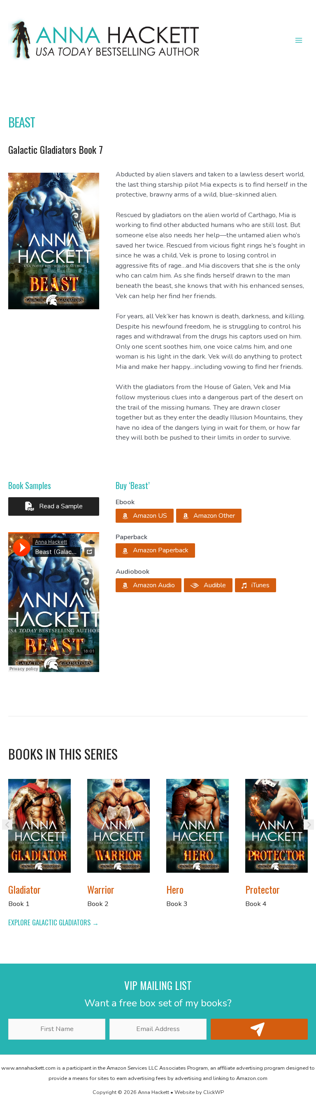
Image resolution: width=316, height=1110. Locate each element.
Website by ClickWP (199, 1092)
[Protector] (276, 825)
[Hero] (197, 825)
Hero (175, 889)
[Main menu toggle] (298, 40)
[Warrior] (118, 825)
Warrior (100, 889)
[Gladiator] (39, 825)
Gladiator (24, 889)
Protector (262, 889)
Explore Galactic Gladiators (50, 922)
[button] (145, 516)
